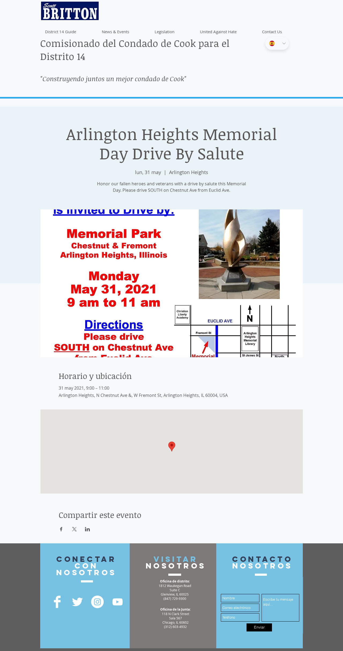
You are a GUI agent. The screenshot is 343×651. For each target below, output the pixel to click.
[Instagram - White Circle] (97, 602)
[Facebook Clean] (57, 602)
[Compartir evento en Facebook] (61, 529)
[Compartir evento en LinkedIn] (87, 529)
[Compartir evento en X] (74, 529)
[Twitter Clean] (77, 602)
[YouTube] (117, 602)
